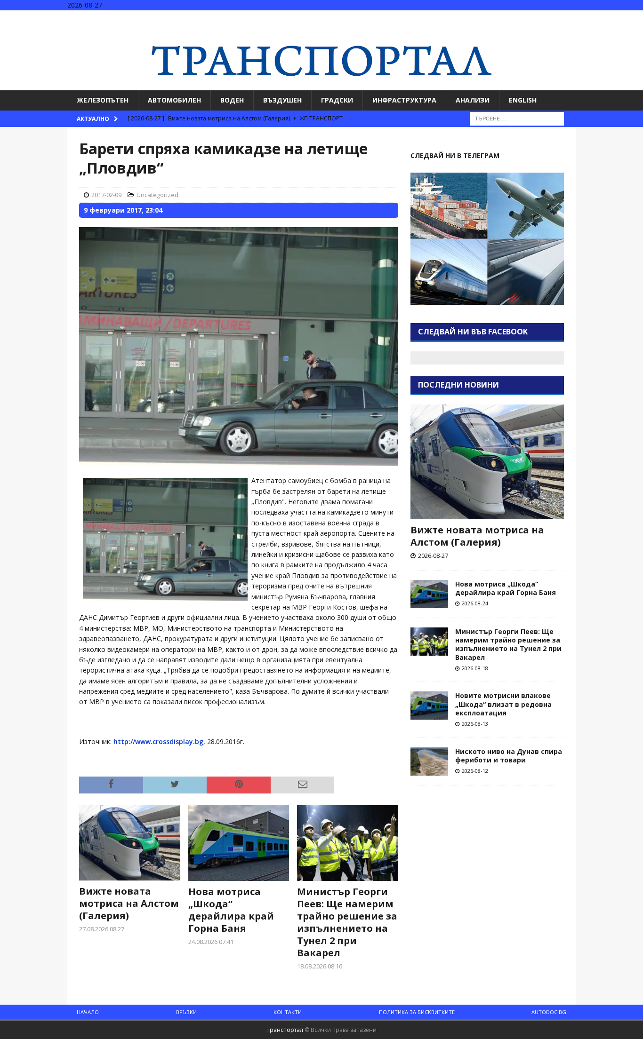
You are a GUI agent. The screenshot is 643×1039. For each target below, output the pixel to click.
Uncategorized (157, 194)
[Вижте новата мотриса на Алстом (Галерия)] (129, 843)
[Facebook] (598, 18)
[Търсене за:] (517, 117)
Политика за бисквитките (417, 1011)
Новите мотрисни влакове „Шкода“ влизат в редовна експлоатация (503, 704)
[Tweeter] (616, 18)
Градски (337, 99)
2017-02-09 (106, 194)
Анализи (473, 99)
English (523, 99)
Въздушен (282, 99)
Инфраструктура (404, 99)
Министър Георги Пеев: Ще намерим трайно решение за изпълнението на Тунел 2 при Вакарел (347, 922)
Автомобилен (174, 99)
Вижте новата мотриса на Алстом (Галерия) (129, 903)
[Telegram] (635, 18)
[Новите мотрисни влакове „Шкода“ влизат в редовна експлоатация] (429, 705)
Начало (88, 1011)
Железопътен (103, 99)
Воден (232, 99)
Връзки (186, 1011)
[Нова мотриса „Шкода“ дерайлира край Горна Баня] (238, 843)
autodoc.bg (548, 1011)
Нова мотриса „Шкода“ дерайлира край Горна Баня (231, 910)
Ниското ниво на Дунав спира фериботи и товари (508, 755)
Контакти (287, 1011)
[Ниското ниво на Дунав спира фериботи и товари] (429, 761)
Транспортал (284, 1030)
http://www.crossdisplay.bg (158, 741)
